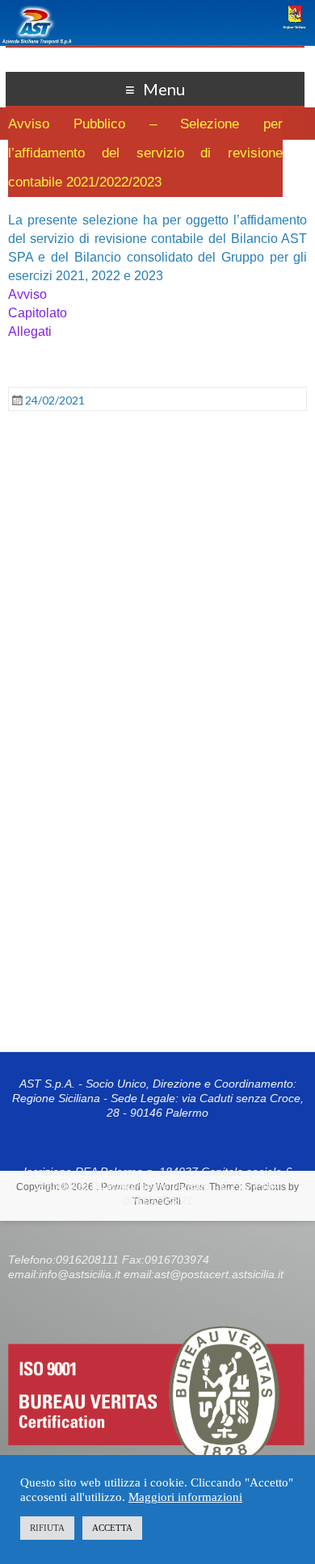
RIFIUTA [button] (47, 1528)
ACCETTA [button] (112, 1528)
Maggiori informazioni (185, 1497)
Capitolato (37, 313)
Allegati (30, 331)
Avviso (27, 294)
